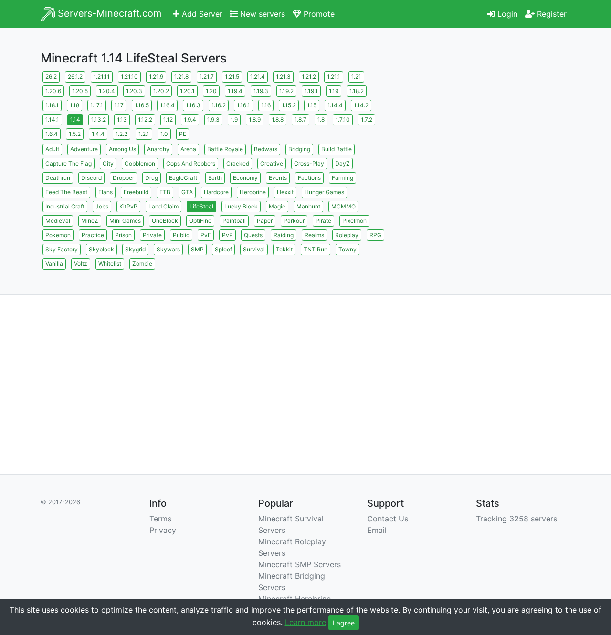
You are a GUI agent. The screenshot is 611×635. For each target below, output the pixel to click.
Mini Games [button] (125, 220)
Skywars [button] (168, 249)
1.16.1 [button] (243, 105)
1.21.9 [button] (156, 76)
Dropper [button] (123, 177)
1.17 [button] (119, 105)
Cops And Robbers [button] (190, 163)
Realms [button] (314, 235)
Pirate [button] (323, 220)
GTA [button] (187, 192)
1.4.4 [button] (98, 133)
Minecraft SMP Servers (299, 564)
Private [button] (152, 235)
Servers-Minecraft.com (108, 13)
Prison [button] (123, 235)
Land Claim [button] (163, 206)
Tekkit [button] (284, 249)
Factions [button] (309, 177)
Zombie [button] (142, 263)
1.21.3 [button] (283, 76)
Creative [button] (271, 163)
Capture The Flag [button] (68, 163)
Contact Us (387, 518)
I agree (344, 623)
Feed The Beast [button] (66, 192)
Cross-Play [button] (309, 163)
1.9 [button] (234, 119)
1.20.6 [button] (53, 90)
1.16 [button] (266, 105)
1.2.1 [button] (143, 133)
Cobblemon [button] (140, 163)
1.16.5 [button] (142, 105)
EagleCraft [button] (183, 177)
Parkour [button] (294, 220)
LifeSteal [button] (201, 206)
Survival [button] (254, 249)
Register (551, 14)
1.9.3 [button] (213, 119)
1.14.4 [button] (335, 105)
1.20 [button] (211, 90)
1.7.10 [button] (343, 119)
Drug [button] (151, 177)
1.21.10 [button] (129, 76)
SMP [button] (197, 249)
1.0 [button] (164, 133)
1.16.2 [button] (218, 105)
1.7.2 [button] (366, 119)
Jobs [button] (101, 206)
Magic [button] (277, 206)
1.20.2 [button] (161, 90)
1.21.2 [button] (309, 76)
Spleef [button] (223, 249)
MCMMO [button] (343, 206)
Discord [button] (91, 177)
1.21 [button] (356, 76)
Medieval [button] (57, 220)
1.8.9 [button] (255, 119)
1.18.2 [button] (356, 90)
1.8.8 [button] (278, 119)
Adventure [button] (84, 149)
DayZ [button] (342, 163)
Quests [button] (253, 235)
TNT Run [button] (315, 249)
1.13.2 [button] (98, 119)
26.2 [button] (51, 76)
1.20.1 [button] (187, 90)
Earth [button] (215, 177)
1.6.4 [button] (51, 133)
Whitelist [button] (109, 263)
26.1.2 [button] (75, 76)
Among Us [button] (122, 149)
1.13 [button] (122, 119)
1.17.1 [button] (96, 105)
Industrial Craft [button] (64, 206)
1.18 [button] (74, 105)
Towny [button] (347, 249)
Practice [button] (93, 235)
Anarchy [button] (158, 149)
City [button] (108, 163)
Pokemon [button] (58, 235)
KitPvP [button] (128, 206)
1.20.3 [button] (134, 90)
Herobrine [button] (253, 192)
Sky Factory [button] (61, 249)
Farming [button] (342, 177)
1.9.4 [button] (190, 119)
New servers (261, 14)
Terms (160, 518)
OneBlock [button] (165, 220)
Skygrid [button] (135, 249)
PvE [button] (205, 235)
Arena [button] (188, 149)
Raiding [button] (284, 235)
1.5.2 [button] (75, 133)
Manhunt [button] (308, 206)
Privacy (162, 530)
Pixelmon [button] (354, 220)
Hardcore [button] (216, 192)
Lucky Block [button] (241, 206)
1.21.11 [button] (102, 76)
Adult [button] (52, 149)
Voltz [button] (80, 263)
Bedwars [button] (265, 149)
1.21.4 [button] (257, 76)
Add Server (200, 14)
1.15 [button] (311, 105)
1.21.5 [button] (232, 76)
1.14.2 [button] (361, 105)
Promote (318, 14)
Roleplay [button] (346, 235)
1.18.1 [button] (52, 105)
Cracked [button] (237, 163)
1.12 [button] (168, 119)
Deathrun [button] (57, 177)
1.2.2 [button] (121, 133)
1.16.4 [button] (167, 105)
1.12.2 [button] (145, 119)
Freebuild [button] (136, 192)
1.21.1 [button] (333, 76)
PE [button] (182, 133)
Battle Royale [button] (225, 149)
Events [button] (278, 177)
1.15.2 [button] (289, 105)
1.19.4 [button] (235, 90)
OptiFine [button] (200, 220)
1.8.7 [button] (300, 119)
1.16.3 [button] (193, 105)
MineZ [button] (89, 220)
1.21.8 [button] (181, 76)
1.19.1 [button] (311, 90)
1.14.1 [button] (52, 119)
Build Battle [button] (336, 149)
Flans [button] (105, 192)
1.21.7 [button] (207, 76)
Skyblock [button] (101, 249)
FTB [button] (164, 192)
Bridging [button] (299, 149)
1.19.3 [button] (260, 90)
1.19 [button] (333, 90)
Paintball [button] (234, 220)
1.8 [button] (321, 119)
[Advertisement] (486, 136)
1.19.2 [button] (286, 90)
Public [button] (181, 235)
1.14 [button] (75, 119)
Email (377, 530)
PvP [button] (227, 235)
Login (506, 14)
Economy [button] (245, 177)
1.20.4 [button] (107, 90)
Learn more (305, 622)
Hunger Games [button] (324, 192)
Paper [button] (265, 220)
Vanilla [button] (54, 263)
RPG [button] (375, 235)
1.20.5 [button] (80, 90)
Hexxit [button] (285, 192)
